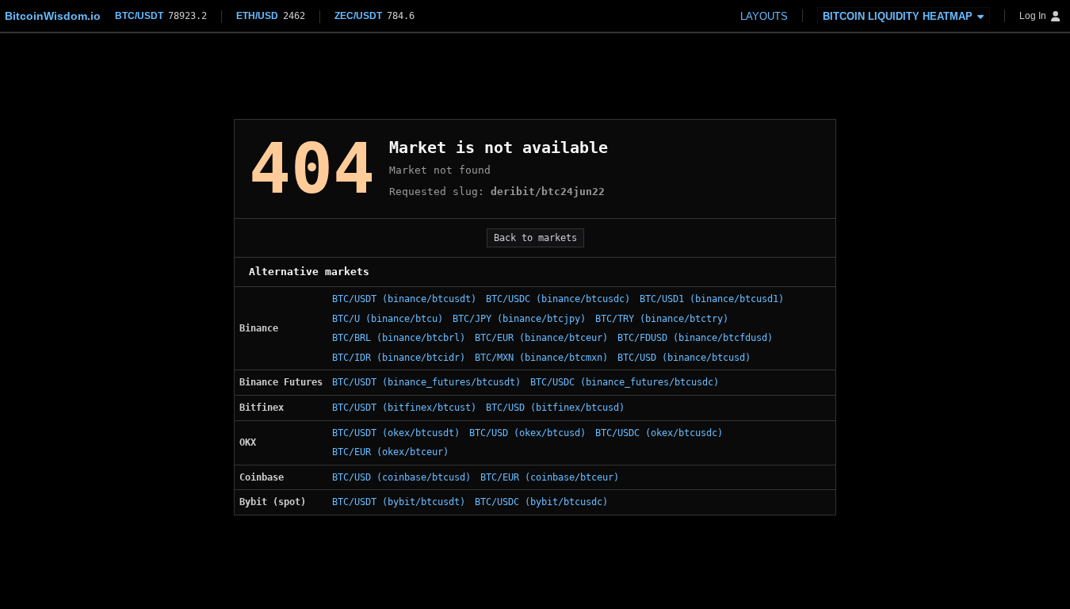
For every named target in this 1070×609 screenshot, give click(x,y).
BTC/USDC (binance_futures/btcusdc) (624, 382)
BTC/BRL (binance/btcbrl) (398, 337)
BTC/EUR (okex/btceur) (390, 452)
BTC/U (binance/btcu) (387, 318)
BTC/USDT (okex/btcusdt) (396, 433)
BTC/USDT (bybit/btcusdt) (398, 502)
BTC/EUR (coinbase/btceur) (549, 477)
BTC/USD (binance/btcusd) (684, 357)
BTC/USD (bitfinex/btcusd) (555, 407)
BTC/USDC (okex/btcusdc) (659, 433)
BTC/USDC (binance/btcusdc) (558, 298)
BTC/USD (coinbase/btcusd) (401, 477)
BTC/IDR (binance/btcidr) (398, 357)
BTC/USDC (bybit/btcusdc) (541, 502)
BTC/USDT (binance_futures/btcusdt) (426, 382)
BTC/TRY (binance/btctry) (661, 318)
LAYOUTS (764, 16)
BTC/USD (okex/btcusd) (527, 433)
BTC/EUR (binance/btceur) (541, 337)
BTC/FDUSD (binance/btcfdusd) (695, 337)
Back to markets (535, 237)
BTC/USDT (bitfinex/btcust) (404, 407)
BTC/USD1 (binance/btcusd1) (712, 298)
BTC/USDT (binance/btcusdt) (404, 298)
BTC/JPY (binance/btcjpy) (519, 318)
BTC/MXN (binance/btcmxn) (541, 357)
